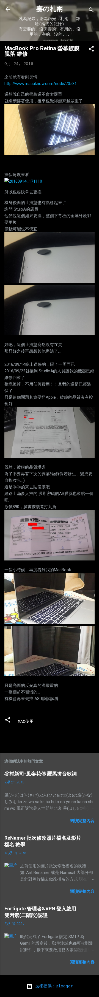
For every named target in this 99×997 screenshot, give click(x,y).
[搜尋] (91, 11)
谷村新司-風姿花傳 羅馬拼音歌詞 (40, 774)
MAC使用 (26, 722)
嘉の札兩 (49, 9)
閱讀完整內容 (82, 820)
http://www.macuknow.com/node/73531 (40, 83)
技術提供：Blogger (53, 986)
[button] (91, 50)
